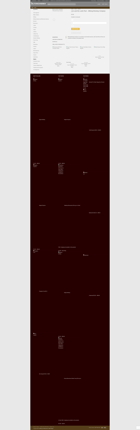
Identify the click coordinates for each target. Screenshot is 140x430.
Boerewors (35, 23)
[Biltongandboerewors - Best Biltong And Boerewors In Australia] (38, 4)
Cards (34, 25)
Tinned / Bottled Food (37, 65)
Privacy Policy (93, 0)
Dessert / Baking (36, 38)
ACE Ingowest (36, 12)
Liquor (34, 48)
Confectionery (36, 35)
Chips (34, 29)
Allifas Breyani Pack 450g (99, 57)
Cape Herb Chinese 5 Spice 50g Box (72, 65)
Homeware (35, 44)
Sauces (34, 54)
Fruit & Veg (35, 40)
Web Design (51, 428)
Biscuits (34, 21)
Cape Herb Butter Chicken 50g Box (85, 64)
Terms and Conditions (100, 0)
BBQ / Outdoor (36, 14)
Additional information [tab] (57, 39)
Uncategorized (36, 69)
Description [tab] (55, 37)
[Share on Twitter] (74, 33)
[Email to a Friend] (76, 33)
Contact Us (107, 0)
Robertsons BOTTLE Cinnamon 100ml (58, 64)
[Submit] (75, 4)
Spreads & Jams (36, 61)
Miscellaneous (36, 50)
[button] (98, 4)
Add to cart (75, 28)
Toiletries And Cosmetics (38, 67)
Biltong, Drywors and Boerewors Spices (41, 19)
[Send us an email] (108, 7)
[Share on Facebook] (72, 33)
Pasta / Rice (35, 52)
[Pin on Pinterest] (78, 33)
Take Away (35, 63)
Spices (34, 59)
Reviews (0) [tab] (55, 41)
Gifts (34, 42)
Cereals (34, 27)
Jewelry (34, 46)
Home (32, 7)
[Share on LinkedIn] (80, 33)
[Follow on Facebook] (106, 7)
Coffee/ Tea (35, 33)
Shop (35, 7)
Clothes (34, 31)
